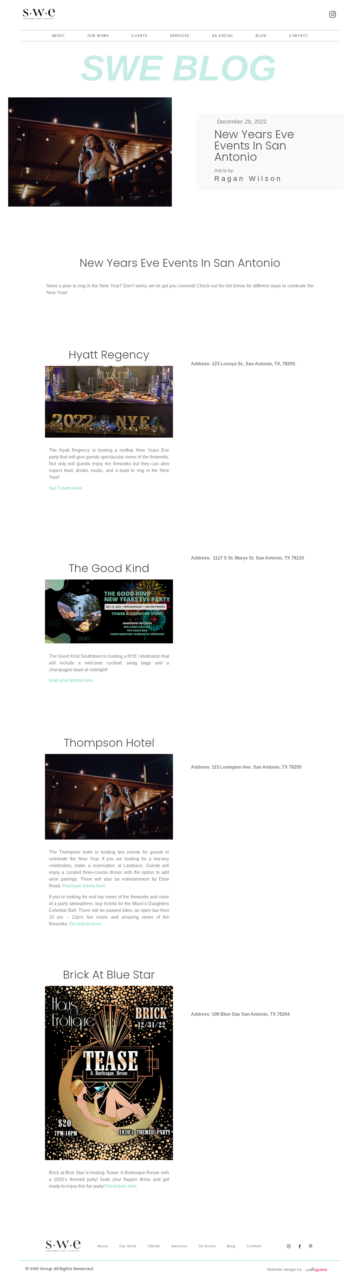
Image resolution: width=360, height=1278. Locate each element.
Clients (139, 35)
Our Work (98, 35)
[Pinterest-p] (311, 1246)
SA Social (222, 35)
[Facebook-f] (300, 1246)
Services (180, 35)
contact (299, 35)
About (58, 35)
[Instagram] (289, 1246)
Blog (261, 35)
